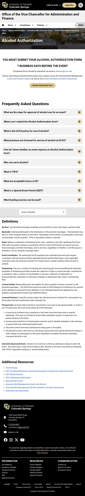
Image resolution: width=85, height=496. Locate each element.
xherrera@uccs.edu (64, 71)
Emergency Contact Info (23, 487)
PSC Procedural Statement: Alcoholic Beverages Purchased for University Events (39, 371)
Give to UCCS (39, 487)
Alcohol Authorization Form (43, 85)
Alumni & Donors (36, 475)
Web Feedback (42, 453)
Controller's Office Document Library (40, 30)
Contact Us (62, 465)
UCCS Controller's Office (16, 30)
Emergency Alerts (64, 470)
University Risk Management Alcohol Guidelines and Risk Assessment (35, 387)
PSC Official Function (14, 374)
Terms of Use (26, 484)
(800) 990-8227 (23, 427)
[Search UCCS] (80, 5)
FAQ (3, 475)
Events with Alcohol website (19, 79)
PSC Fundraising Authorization (18, 377)
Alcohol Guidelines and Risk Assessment (60, 79)
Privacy (16, 484)
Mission (48, 484)
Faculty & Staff (35, 470)
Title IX (67, 487)
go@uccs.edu (13, 432)
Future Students (36, 465)
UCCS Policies (11, 368)
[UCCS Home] (18, 5)
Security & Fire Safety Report (63, 484)
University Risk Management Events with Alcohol (26, 384)
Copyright (7, 484)
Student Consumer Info (54, 487)
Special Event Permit (14, 381)
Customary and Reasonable (17, 391)
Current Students (36, 467)
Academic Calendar (9, 467)
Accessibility (38, 484)
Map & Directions (8, 478)
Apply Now (69, 5)
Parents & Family (36, 473)
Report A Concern (64, 467)
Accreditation (7, 465)
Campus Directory (8, 470)
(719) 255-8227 (14, 425)
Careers (5, 473)
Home (4, 30)
